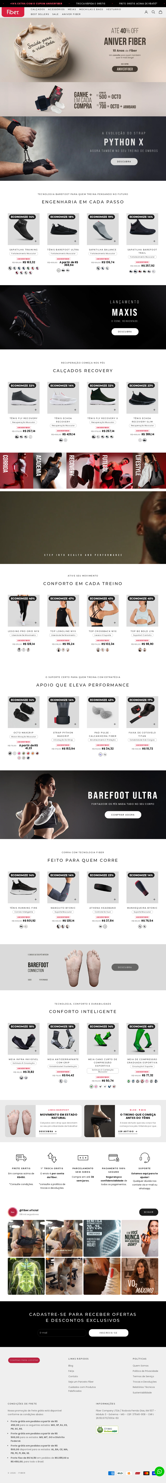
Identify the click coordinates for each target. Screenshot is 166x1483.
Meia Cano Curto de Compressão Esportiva (102, 1063)
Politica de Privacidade (145, 1371)
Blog (70, 1365)
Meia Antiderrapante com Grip (63, 1061)
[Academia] (49, 471)
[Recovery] (83, 471)
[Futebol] (116, 471)
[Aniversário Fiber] (83, 50)
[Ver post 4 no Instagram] (139, 1238)
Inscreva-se (109, 1332)
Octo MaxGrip (24, 733)
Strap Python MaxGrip (63, 734)
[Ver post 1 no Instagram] (26, 1238)
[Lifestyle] (149, 471)
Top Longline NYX (63, 631)
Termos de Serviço (143, 1376)
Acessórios (56, 10)
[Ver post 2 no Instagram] (64, 1238)
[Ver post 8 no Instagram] (139, 1276)
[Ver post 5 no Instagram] (26, 1276)
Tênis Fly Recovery (24, 419)
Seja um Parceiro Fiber (81, 1381)
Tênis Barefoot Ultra (63, 250)
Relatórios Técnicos (144, 1387)
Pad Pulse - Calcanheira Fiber (103, 734)
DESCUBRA (124, 161)
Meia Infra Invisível (23, 1060)
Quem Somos (140, 1365)
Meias (72, 10)
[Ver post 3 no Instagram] (101, 1238)
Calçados (38, 10)
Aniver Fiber (71, 14)
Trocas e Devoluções (145, 1381)
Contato (73, 1376)
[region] (83, 148)
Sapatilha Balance (103, 250)
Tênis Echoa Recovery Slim (142, 420)
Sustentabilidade (142, 1392)
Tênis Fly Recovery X (103, 419)
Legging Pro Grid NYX (23, 631)
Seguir (149, 1212)
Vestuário (113, 10)
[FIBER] (24, 1360)
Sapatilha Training (24, 250)
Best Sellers (40, 14)
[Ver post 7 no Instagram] (101, 1276)
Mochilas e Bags (91, 10)
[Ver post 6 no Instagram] (64, 1276)
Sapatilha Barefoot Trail (142, 251)
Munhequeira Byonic (142, 908)
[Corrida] (16, 471)
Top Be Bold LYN (142, 631)
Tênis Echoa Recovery (63, 420)
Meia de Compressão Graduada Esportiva (142, 1061)
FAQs (71, 1371)
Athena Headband (102, 908)
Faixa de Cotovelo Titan (142, 734)
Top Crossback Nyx (103, 631)
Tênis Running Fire (24, 908)
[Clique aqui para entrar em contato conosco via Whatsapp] (159, 1471)
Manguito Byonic (63, 908)
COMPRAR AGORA (123, 814)
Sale (55, 14)
